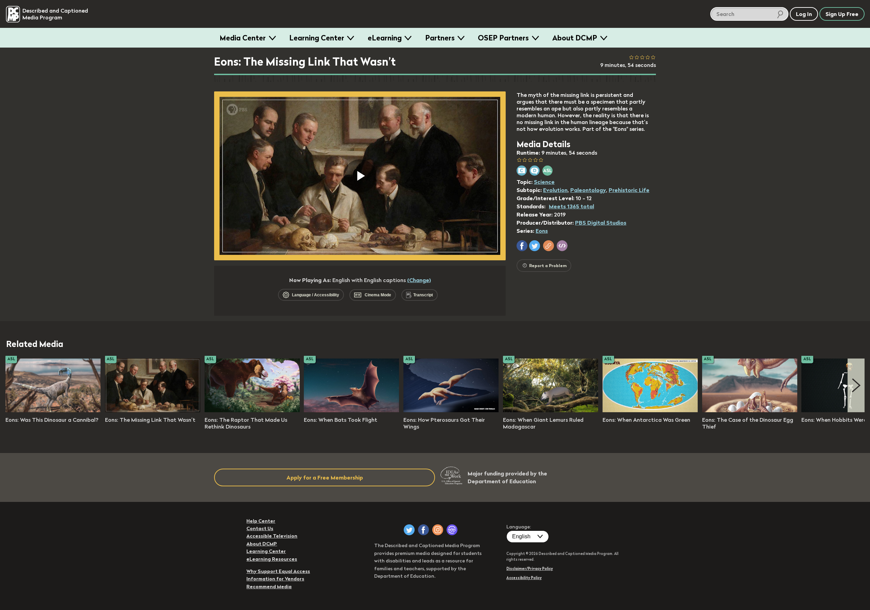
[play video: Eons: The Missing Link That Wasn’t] (152, 410)
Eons (542, 230)
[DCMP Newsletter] (452, 529)
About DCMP (574, 37)
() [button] (419, 280)
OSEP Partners (503, 37)
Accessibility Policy (524, 577)
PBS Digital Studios (600, 222)
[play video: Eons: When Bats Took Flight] (351, 410)
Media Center (243, 37)
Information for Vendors (275, 579)
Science (544, 181)
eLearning (385, 37)
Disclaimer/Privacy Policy (529, 568)
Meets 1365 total (571, 206)
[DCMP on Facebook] (423, 529)
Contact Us (259, 528)
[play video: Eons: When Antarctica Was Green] (650, 410)
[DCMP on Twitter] (409, 529)
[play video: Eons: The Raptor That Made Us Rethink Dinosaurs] (252, 410)
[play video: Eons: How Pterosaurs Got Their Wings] (451, 410)
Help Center (260, 521)
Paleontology (588, 190)
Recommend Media (269, 586)
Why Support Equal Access (278, 571)
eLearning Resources (271, 559)
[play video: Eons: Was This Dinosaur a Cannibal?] (53, 410)
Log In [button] (804, 14)
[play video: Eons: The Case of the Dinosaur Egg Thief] (749, 410)
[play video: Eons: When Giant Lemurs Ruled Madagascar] (550, 410)
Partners (440, 37)
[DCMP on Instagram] (437, 529)
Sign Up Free (841, 14)
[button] (522, 245)
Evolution (555, 190)
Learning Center (316, 37)
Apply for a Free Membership (324, 477)
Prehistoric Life (629, 190)
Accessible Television (271, 536)
